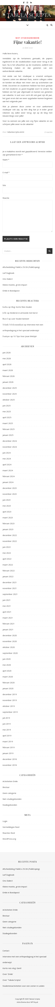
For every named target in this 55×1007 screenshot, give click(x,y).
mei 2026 (7, 358)
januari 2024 (8, 482)
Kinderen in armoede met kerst (24, 313)
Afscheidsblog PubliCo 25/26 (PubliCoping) (21, 267)
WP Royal (34, 1002)
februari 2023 (9, 523)
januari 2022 (8, 576)
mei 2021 (7, 606)
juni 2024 (7, 452)
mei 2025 (7, 411)
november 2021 (10, 588)
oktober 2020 (9, 647)
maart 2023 (8, 517)
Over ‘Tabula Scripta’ (12, 980)
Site (4, 185)
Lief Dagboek (8, 273)
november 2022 (10, 541)
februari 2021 (9, 623)
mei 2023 (7, 505)
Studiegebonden (10, 805)
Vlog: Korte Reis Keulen (21, 307)
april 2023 (7, 511)
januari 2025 (8, 435)
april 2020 (7, 670)
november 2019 (10, 700)
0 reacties (48, 132)
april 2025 (7, 417)
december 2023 (10, 488)
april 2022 (7, 558)
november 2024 (10, 447)
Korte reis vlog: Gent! (12, 968)
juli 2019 (6, 718)
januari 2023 (8, 529)
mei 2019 (7, 729)
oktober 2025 (9, 399)
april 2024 (7, 464)
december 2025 (10, 388)
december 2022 (10, 535)
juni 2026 (7, 352)
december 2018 (10, 759)
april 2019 (7, 735)
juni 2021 (7, 600)
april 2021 (7, 612)
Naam (6, 159)
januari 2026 (8, 382)
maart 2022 (8, 564)
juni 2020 (7, 659)
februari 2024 (9, 476)
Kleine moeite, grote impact (15, 284)
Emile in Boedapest (11, 290)
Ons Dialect (8, 279)
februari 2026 (9, 376)
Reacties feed (9, 833)
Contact (6, 950)
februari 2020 (9, 682)
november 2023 (10, 494)
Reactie (6, 198)
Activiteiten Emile (10, 781)
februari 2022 (9, 570)
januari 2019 (8, 753)
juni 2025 (7, 405)
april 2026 (7, 364)
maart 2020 (8, 676)
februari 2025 (9, 429)
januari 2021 (8, 629)
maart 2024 (8, 470)
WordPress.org (9, 839)
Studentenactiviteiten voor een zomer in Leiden (23, 986)
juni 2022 (7, 547)
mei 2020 (7, 665)
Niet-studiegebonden (27, 38)
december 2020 (10, 635)
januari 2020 (8, 688)
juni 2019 (7, 723)
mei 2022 (7, 553)
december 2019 (10, 694)
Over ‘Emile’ (8, 974)
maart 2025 (8, 423)
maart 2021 (8, 617)
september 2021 (10, 594)
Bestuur (6, 787)
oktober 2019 (9, 706)
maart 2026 (8, 370)
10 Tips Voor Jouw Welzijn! (25, 336)
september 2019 (10, 712)
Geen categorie (9, 793)
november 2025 (10, 394)
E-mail (6, 172)
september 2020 (10, 653)
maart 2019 (8, 741)
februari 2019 (9, 747)
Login (5, 821)
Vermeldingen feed (11, 827)
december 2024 (10, 441)
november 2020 (10, 641)
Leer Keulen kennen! (20, 318)
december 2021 (10, 582)
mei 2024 (7, 458)
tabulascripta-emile (15, 132)
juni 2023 (7, 500)
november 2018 (10, 765)
